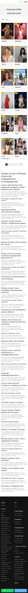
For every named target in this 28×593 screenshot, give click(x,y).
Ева (3, 87)
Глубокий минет (5, 534)
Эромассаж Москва (19, 559)
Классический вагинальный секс (5, 521)
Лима (16, 133)
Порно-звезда (18, 513)
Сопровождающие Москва (19, 574)
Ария (3, 110)
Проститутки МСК (19, 567)
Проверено (17, 521)
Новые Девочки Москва (20, 561)
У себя (16, 548)
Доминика (18, 41)
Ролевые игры (4, 570)
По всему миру (18, 542)
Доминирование (5, 538)
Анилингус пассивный (6, 568)
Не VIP (16, 507)
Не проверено (18, 523)
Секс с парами (4, 524)
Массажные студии (19, 577)
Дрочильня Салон (19, 565)
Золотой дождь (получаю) (4, 551)
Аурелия (17, 87)
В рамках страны (19, 540)
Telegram (21, 590)
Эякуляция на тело (5, 530)
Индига (4, 41)
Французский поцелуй (6, 547)
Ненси (17, 156)
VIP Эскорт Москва (19, 579)
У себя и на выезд (19, 553)
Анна (3, 156)
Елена (4, 64)
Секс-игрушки (4, 572)
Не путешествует (19, 538)
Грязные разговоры (6, 536)
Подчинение (4, 576)
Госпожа (3, 560)
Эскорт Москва (18, 569)
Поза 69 (3, 511)
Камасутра (3, 556)
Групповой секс (5, 554)
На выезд (17, 551)
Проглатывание (5, 578)
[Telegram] (23, 2)
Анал (2, 513)
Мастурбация (4, 558)
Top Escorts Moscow (19, 571)
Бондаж (3, 515)
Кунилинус (3, 532)
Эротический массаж (6, 542)
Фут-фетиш (4, 545)
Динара (17, 64)
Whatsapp (8, 590)
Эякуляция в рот (5, 528)
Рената (17, 110)
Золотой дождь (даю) (6, 549)
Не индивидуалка (19, 532)
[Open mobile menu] (26, 2)
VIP (15, 505)
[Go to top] (25, 586)
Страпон (3, 574)
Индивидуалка (18, 530)
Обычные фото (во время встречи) (5, 518)
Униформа (3, 580)
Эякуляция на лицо (6, 526)
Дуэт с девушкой (5, 540)
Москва (3, 505)
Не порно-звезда (19, 515)
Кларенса (5, 133)
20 (21, 164)
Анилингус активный (6, 566)
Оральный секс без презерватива (6, 563)
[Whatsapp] (20, 2)
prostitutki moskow (19, 563)
